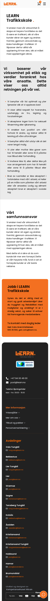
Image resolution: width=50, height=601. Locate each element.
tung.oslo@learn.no (16, 450)
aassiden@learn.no (16, 528)
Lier (7, 476)
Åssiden (10, 524)
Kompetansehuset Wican (19, 589)
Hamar (9, 563)
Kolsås (9, 515)
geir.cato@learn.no (28, 330)
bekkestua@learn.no (17, 460)
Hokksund (11, 553)
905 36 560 (12, 330)
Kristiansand (13, 534)
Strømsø (10, 485)
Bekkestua (11, 456)
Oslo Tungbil (12, 447)
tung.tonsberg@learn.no (18, 508)
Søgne (9, 495)
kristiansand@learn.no (17, 499)
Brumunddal (12, 573)
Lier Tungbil (12, 466)
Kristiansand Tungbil (17, 544)
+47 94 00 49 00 (18, 378)
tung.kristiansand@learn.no (20, 547)
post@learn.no (18, 382)
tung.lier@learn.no (16, 470)
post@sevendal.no (16, 567)
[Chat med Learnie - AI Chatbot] (43, 594)
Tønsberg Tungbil (15, 505)
